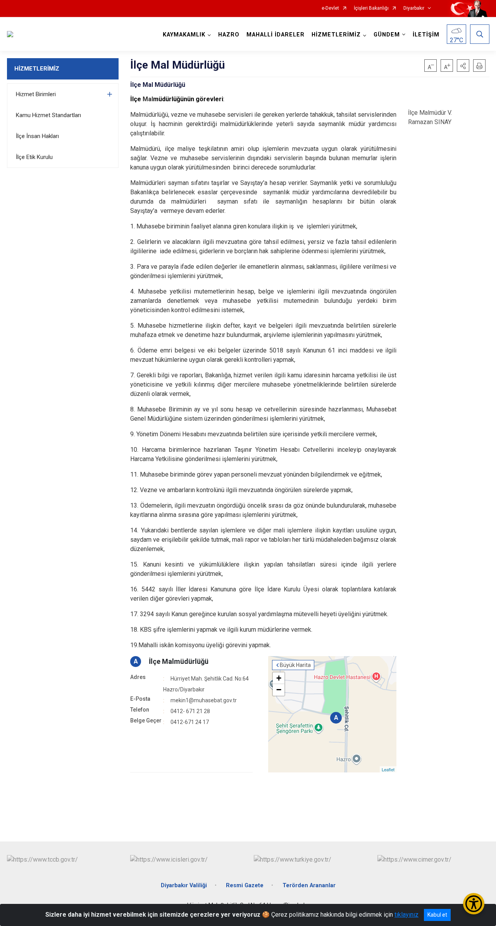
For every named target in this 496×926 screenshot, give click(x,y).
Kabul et (437, 915)
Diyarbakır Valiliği (184, 885)
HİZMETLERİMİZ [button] (336, 34)
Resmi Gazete (245, 885)
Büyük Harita (295, 665)
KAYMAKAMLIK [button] (184, 34)
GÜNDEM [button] (387, 34)
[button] (463, 65)
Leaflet (388, 769)
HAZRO (228, 34)
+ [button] (278, 678)
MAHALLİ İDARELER (275, 34)
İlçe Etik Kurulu (34, 157)
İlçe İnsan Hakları (37, 136)
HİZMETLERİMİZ (36, 68)
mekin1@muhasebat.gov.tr (203, 700)
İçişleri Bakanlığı (371, 8)
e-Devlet (330, 8)
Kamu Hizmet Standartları (48, 115)
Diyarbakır (413, 8)
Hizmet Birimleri (36, 94)
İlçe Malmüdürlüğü (178, 661)
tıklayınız (406, 914)
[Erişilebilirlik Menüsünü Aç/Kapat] (473, 903)
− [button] (278, 689)
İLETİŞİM (426, 34)
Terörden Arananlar (309, 885)
